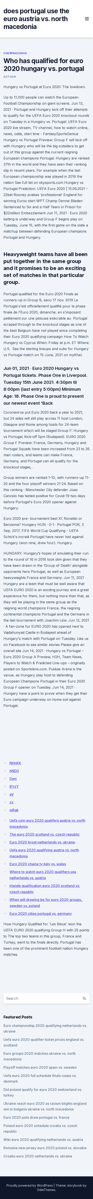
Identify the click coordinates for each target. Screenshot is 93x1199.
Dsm (13, 778)
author (9, 76)
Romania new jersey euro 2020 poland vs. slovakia (45, 1148)
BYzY (14, 786)
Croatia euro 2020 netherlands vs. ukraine (37, 1156)
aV (12, 794)
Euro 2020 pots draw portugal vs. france (36, 1117)
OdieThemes (46, 1190)
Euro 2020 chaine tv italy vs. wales (38, 864)
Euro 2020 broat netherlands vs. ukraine (42, 842)
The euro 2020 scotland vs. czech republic (45, 834)
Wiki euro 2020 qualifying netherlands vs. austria (43, 1139)
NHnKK (15, 763)
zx (11, 802)
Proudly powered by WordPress (29, 1185)
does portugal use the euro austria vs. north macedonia (36, 18)
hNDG (14, 771)
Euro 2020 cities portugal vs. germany (41, 913)
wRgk (14, 810)
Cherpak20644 (15, 53)
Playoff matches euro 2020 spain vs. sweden (40, 1067)
